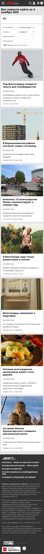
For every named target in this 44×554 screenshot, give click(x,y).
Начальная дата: (8, 36)
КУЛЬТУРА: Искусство (13, 219)
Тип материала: (8, 27)
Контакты (7, 462)
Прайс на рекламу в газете (26, 462)
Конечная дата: (8, 41)
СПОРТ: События (10, 104)
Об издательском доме (13, 466)
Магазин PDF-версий (12, 469)
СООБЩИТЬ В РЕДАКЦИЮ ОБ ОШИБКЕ (19, 477)
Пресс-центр (33, 466)
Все (4, 18)
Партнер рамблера (21, 543)
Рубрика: (6, 32)
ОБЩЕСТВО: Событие (12, 160)
